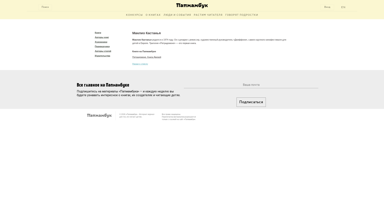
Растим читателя (208, 15)
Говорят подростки (241, 15)
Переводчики (102, 46)
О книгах (153, 15)
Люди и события (177, 15)
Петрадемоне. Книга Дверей (146, 57)
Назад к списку (140, 64)
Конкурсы (134, 15)
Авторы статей (103, 51)
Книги (98, 32)
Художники (101, 42)
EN (343, 7)
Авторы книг (102, 37)
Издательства (102, 55)
